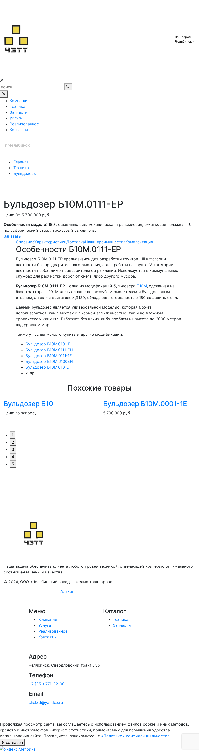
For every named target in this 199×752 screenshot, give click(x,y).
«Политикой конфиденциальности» (135, 735)
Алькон (67, 591)
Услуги (16, 118)
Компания (19, 100)
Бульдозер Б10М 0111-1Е (48, 355)
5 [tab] (13, 464)
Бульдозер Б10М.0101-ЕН (49, 344)
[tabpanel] (50, 411)
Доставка (75, 241)
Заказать (12, 236)
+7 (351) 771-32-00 (47, 683)
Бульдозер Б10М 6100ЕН (49, 361)
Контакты (19, 129)
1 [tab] (12, 434)
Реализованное (24, 123)
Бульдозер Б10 (28, 404)
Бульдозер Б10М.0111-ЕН (49, 349)
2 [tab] (13, 442)
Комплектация (139, 241)
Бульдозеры (25, 173)
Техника (17, 106)
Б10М (142, 285)
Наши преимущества (105, 241)
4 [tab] (13, 456)
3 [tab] (13, 449)
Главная (21, 161)
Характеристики (50, 241)
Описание (25, 241)
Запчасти (19, 112)
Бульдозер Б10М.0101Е (47, 367)
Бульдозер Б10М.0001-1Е (145, 404)
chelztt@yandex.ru (46, 702)
